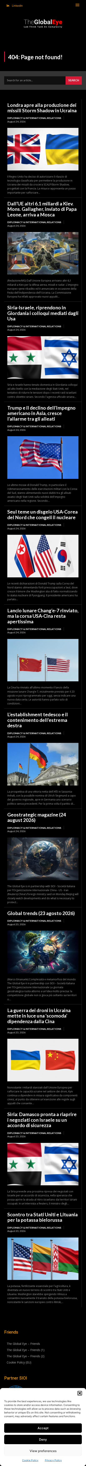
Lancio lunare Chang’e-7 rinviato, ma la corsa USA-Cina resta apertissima (42, 616)
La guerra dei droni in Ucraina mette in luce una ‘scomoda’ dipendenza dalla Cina (39, 1015)
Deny (43, 1439)
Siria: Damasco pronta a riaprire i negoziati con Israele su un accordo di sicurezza (42, 1119)
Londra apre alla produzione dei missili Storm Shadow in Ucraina (42, 107)
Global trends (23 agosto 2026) (41, 913)
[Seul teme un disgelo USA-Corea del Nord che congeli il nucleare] (42, 556)
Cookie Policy (30, 1460)
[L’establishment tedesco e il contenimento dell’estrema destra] (42, 764)
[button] (80, 1393)
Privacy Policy (53, 1460)
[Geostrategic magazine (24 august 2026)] (42, 858)
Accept (43, 1428)
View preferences (43, 1451)
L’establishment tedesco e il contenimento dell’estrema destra (37, 719)
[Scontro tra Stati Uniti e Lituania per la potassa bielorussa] (42, 1259)
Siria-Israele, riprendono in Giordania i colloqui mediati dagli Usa (42, 313)
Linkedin (17, 5)
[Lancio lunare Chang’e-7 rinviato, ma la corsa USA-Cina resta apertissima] (42, 660)
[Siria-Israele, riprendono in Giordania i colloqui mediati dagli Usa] (42, 357)
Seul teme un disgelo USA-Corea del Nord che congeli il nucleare (42, 514)
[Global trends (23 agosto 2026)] (42, 952)
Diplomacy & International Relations (34, 118)
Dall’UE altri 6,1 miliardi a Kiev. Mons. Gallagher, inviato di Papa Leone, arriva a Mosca (42, 209)
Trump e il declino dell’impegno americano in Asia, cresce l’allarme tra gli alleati (41, 413)
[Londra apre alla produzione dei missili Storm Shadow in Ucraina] (42, 149)
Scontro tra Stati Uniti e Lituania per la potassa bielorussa (42, 1217)
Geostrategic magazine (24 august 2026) (36, 817)
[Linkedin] (7, 5)
